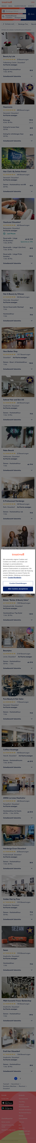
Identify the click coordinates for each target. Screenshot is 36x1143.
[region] (18, 571)
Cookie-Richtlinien (14, 577)
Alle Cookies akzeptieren (18, 589)
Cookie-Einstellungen (18, 583)
